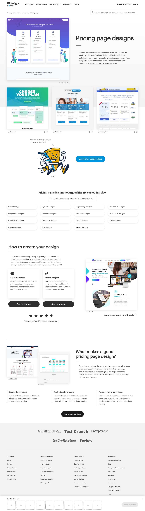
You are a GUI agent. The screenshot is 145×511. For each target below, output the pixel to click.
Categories (29, 4)
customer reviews (51, 321)
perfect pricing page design (100, 63)
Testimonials (11, 475)
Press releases (12, 468)
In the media (11, 471)
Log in (135, 4)
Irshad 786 (91, 312)
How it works (41, 4)
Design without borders (116, 468)
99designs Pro (45, 483)
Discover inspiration (47, 471)
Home (9, 13)
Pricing (42, 475)
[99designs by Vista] (13, 4)
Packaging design (80, 475)
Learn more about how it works (119, 315)
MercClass (13, 132)
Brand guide (78, 471)
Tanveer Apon (12, 378)
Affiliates (111, 475)
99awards (111, 471)
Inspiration (67, 4)
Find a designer (55, 4)
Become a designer (114, 460)
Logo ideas (111, 479)
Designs (25, 13)
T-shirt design (79, 479)
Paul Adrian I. (65, 82)
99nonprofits (11, 479)
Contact (9, 464)
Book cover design (80, 483)
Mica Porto (57, 132)
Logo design (78, 460)
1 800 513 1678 (125, 4)
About (9, 460)
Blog (109, 464)
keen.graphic (103, 132)
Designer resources (114, 487)
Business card (79, 464)
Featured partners (114, 490)
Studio (76, 4)
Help (109, 494)
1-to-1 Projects (45, 464)
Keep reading (21, 401)
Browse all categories (81, 487)
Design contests (46, 460)
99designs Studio (46, 479)
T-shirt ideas (112, 483)
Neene (42, 385)
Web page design (80, 468)
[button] (142, 498)
